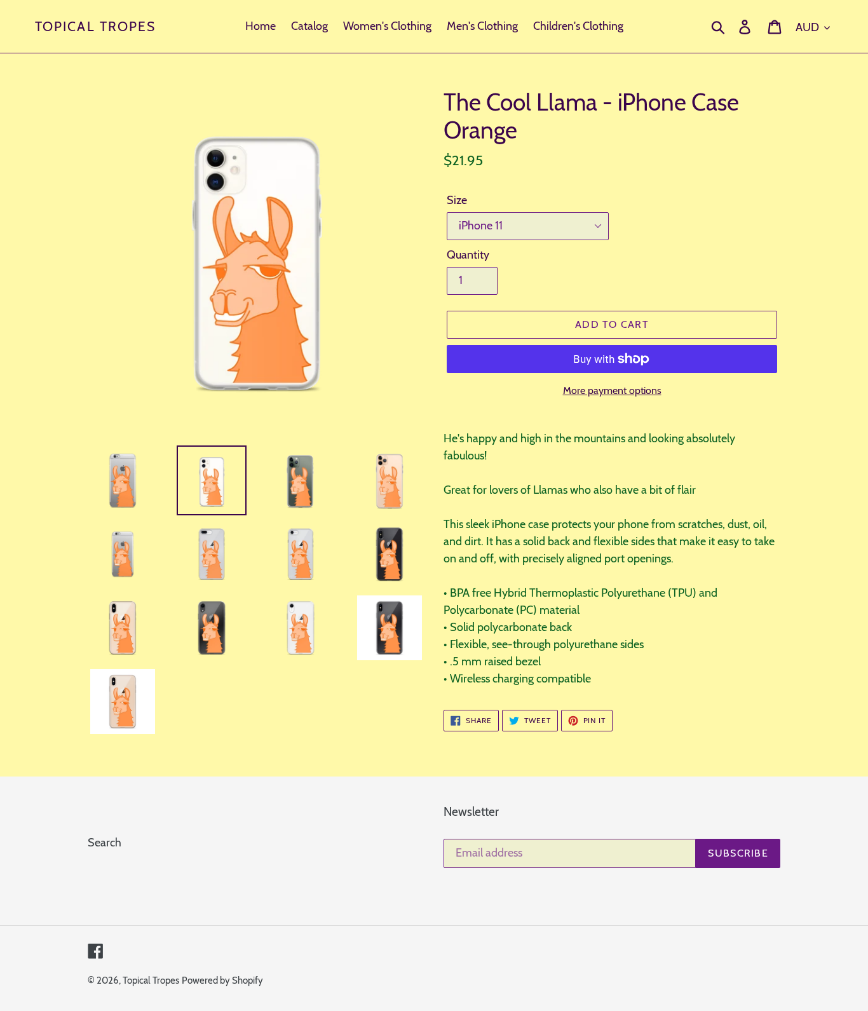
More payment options (612, 390)
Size (457, 200)
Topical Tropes (95, 26)
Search (104, 843)
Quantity (468, 255)
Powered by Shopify (222, 980)
